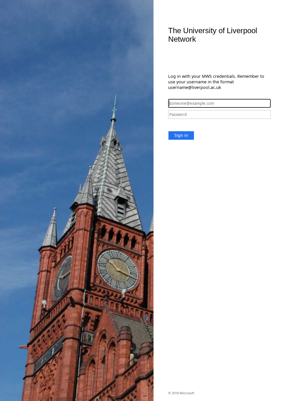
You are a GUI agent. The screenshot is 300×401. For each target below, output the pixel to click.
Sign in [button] (181, 135)
